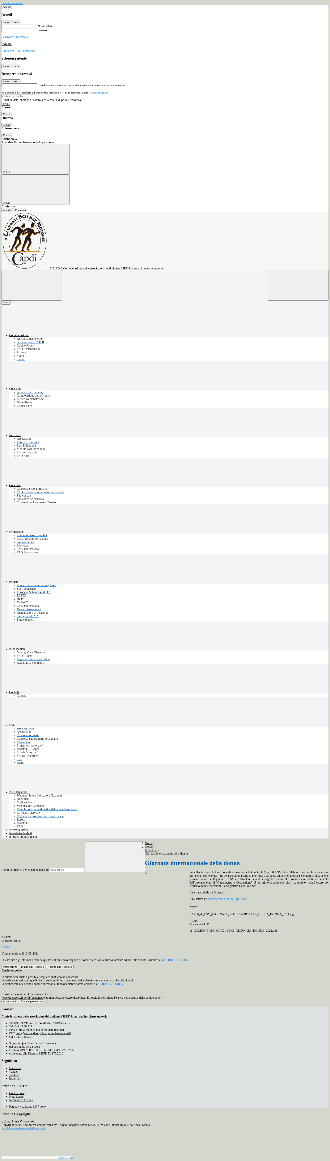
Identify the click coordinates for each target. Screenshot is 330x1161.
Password (43, 30)
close (6, 302)
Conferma (20, 210)
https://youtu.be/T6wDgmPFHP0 (228, 899)
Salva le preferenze (31, 1001)
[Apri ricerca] (298, 285)
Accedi (7, 7)
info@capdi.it (41, 1029)
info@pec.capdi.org (43, 1033)
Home (148, 843)
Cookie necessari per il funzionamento (25, 994)
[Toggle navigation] (32, 285)
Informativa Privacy (21, 1100)
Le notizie (151, 850)
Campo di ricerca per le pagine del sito (25, 869)
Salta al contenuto (12, 3)
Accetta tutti (60, 966)
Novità (149, 846)
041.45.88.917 (23, 1026)
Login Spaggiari (99, 92)
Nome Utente (46, 26)
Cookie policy (17, 1093)
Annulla (7, 210)
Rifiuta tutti (32, 966)
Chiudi (6, 114)
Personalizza (10, 966)
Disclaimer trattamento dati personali (23, 1128)
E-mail (42, 85)
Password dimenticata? (15, 37)
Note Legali (16, 1096)
